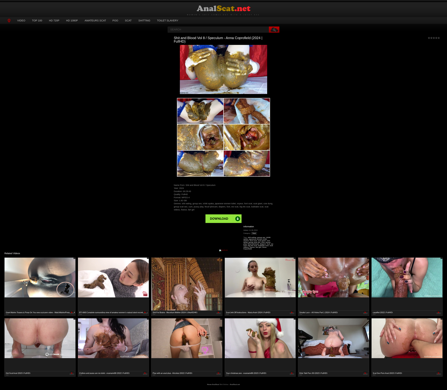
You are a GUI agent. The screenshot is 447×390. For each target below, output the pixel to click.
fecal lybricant (253, 244)
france (252, 247)
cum (263, 242)
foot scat (253, 241)
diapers (263, 244)
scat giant (262, 241)
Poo (115, 20)
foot (268, 244)
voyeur (246, 241)
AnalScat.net (235, 384)
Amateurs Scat (95, 20)
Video (21, 20)
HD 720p (54, 20)
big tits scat (252, 245)
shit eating (252, 237)
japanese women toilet (258, 239)
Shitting (144, 20)
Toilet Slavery (167, 20)
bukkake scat (263, 245)
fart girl (258, 247)
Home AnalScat (213, 384)
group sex (261, 237)
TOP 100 (37, 20)
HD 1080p (72, 20)
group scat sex (254, 242)
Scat (128, 20)
